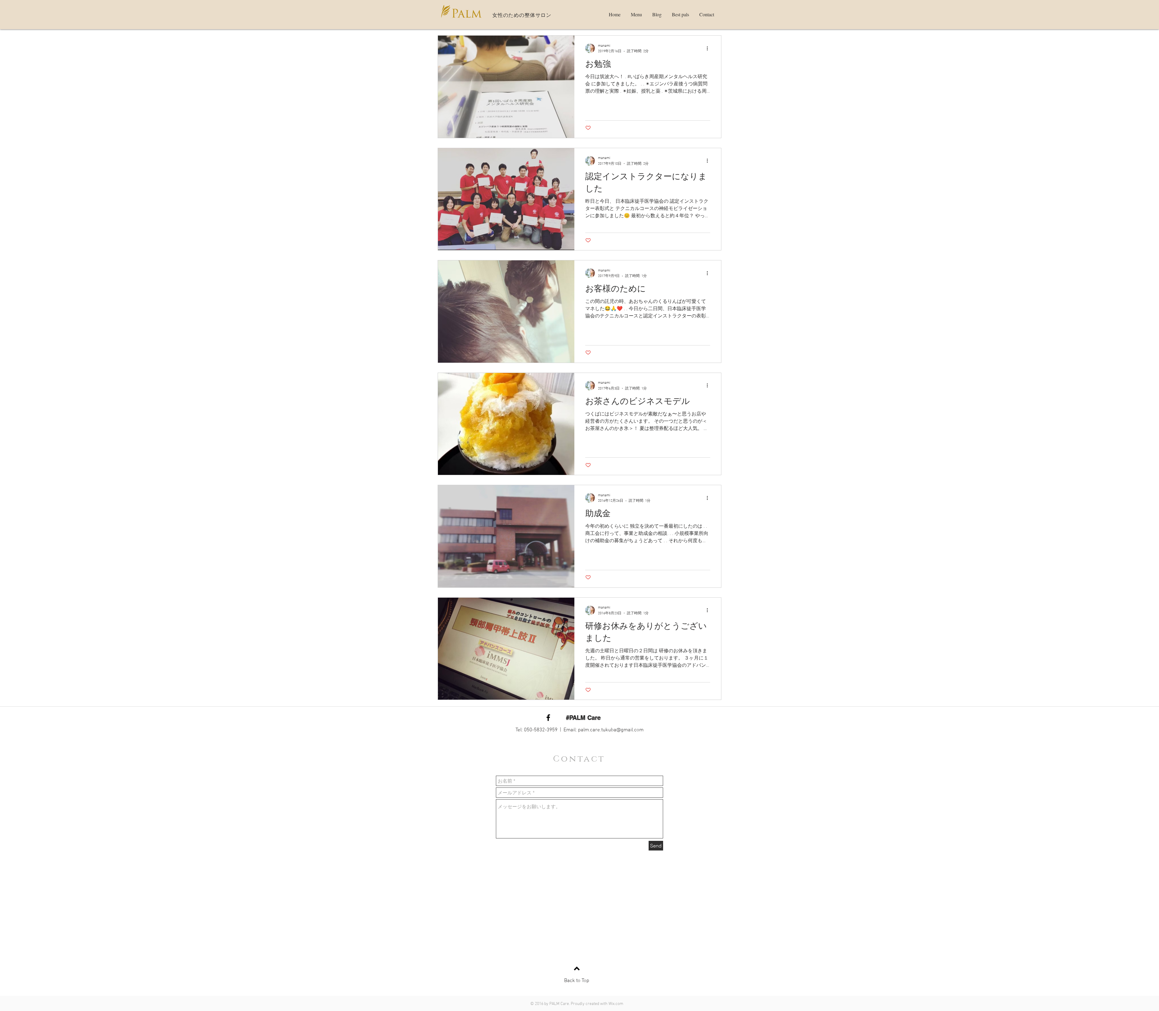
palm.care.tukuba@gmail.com (610, 730)
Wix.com (615, 1003)
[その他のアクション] (709, 48)
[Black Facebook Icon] (548, 717)
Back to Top (576, 981)
